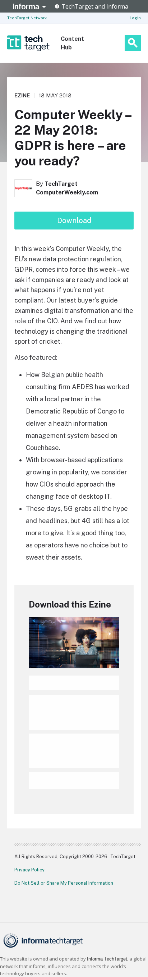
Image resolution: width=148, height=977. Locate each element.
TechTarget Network (27, 18)
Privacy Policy (29, 869)
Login (135, 18)
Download (74, 220)
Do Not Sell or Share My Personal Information (63, 883)
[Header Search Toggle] (133, 43)
